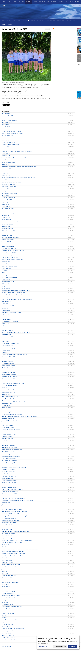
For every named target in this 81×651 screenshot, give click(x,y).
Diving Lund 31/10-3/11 (7, 199)
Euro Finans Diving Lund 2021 (8, 427)
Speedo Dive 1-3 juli (6, 370)
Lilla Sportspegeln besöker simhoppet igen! (12, 414)
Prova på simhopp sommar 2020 (9, 476)
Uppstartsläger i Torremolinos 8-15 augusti (12, 295)
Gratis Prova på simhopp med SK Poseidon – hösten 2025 (15, 149)
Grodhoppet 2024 (6, 226)
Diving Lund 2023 (6, 279)
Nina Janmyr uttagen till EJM (8, 613)
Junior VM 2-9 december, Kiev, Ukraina (11, 421)
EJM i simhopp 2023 (6, 297)
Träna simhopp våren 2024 (8, 264)
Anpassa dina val (42, 646)
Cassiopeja (4, 317)
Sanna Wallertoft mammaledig (9, 374)
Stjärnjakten (4, 352)
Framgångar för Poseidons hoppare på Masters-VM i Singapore (17, 151)
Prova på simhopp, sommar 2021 (9, 460)
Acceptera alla (72, 646)
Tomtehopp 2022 (6, 341)
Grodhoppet (5, 308)
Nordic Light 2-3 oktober (7, 438)
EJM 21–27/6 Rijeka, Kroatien (8, 452)
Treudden (4, 423)
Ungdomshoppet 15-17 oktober (9, 434)
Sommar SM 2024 (6, 217)
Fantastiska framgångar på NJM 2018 (10, 582)
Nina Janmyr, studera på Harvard (9, 385)
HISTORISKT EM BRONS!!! (7, 359)
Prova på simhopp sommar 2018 (9, 620)
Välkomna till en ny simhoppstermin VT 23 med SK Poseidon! (16, 332)
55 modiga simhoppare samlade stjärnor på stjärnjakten (15, 516)
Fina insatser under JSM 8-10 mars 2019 (11, 564)
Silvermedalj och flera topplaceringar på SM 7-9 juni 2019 (15, 531)
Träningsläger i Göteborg (8, 363)
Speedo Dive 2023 (6, 288)
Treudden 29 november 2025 (8, 142)
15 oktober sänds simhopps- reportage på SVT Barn (14, 467)
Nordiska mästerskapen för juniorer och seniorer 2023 (15, 255)
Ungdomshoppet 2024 (7, 202)
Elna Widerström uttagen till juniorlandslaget (12, 555)
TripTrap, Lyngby (5, 314)
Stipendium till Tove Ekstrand (8, 224)
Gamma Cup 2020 (6, 485)
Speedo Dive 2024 (6, 206)
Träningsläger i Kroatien (7, 604)
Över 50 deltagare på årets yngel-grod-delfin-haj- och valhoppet (17, 540)
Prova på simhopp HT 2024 (8, 208)
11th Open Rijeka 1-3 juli (7, 367)
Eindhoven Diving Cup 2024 (8, 246)
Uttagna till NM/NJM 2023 (7, 268)
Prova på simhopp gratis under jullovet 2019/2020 (13, 498)
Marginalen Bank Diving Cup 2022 (9, 348)
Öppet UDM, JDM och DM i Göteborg (10, 253)
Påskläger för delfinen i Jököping (9, 129)
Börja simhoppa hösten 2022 (8, 356)
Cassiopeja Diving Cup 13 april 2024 (10, 237)
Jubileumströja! (5, 283)
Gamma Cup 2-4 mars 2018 (8, 635)
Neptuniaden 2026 (6, 124)
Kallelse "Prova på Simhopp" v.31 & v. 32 (11, 365)
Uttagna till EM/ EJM (6, 219)
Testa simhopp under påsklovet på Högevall (12, 133)
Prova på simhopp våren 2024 (9, 248)
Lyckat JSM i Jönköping (7, 407)
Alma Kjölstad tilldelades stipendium (10, 520)
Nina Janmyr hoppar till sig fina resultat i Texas (13, 628)
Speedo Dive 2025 (6, 153)
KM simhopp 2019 (6, 502)
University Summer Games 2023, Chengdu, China (13, 292)
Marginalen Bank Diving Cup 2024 (9, 197)
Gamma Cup (5, 571)
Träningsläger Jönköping (7, 624)
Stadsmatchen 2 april (7, 403)
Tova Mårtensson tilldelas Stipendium (11, 456)
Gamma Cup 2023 (6, 323)
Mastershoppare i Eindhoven (9, 480)
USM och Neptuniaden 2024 (8, 230)
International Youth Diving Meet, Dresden (11, 312)
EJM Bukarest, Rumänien (7, 361)
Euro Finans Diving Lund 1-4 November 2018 (12, 606)
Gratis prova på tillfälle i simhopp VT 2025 (11, 182)
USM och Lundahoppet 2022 (8, 379)
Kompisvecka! (5, 339)
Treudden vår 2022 (6, 405)
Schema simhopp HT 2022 (8, 381)
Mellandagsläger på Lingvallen (9, 575)
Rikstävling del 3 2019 (7, 560)
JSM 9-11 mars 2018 (6, 633)
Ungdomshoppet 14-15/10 (8, 281)
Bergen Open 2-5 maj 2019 (8, 538)
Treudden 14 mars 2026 (7, 135)
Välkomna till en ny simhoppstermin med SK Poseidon (15, 354)
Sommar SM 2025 (6, 155)
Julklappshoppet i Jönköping (8, 184)
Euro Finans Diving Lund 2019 (8, 507)
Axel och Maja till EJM (6, 301)
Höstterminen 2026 (6, 118)
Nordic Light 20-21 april (7, 235)
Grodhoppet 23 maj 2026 (7, 115)
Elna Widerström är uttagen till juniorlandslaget (13, 566)
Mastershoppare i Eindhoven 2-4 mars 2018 (12, 631)
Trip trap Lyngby (5, 544)
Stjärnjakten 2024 (6, 204)
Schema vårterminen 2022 (8, 425)
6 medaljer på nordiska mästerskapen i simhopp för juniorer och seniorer (19, 416)
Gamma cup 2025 (6, 175)
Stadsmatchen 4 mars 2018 (8, 637)
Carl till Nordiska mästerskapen (9, 193)
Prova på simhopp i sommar (8, 160)
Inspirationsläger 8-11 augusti (9, 213)
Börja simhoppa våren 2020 (8, 496)
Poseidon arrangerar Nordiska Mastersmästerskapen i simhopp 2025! (18, 177)
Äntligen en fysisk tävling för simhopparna (12, 449)
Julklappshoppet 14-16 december (9, 578)
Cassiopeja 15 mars (6, 171)
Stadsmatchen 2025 (6, 169)
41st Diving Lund (5, 195)
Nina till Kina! (5, 303)
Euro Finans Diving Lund (7, 345)
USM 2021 (4, 432)
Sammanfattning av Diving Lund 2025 (10, 144)
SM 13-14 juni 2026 (6, 113)
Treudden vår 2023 (6, 319)
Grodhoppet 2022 (6, 394)
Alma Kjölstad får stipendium (8, 390)
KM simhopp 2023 (6, 261)
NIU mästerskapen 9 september (9, 443)
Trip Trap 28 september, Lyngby (9, 518)
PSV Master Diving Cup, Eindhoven (10, 321)
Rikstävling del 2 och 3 (7, 626)
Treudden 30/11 (5, 188)
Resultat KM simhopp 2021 (8, 418)
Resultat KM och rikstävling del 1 (9, 580)
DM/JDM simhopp (6, 272)
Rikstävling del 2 (5, 573)
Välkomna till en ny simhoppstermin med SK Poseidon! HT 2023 (17, 299)
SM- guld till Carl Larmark (7, 180)
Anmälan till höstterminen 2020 (9, 474)
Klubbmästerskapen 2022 (8, 334)
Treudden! (4, 270)
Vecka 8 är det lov (6, 325)
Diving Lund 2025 (6, 146)
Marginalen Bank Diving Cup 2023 (9, 277)
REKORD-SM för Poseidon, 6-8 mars (10, 482)
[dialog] (58, 642)
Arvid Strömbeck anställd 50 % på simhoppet (12, 489)
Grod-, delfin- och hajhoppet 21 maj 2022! (11, 396)
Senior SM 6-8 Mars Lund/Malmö (9, 487)
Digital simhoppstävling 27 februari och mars (12, 463)
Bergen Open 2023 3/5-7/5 (8, 310)
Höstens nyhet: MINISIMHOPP (9, 522)
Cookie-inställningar (6, 646)
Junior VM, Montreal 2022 (7, 337)
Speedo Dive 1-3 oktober (7, 440)
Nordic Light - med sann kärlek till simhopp (12, 542)
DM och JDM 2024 (6, 191)
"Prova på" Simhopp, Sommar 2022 (10, 376)
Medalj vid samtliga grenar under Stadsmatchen (13, 553)
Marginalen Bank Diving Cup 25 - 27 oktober (12, 509)
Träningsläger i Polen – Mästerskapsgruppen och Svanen (15, 157)
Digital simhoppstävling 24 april (9, 458)
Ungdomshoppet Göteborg (8, 593)
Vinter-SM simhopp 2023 (7, 330)
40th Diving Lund (5, 275)
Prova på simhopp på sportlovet (9, 639)
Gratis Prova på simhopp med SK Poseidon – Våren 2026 (15, 138)
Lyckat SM (4, 615)
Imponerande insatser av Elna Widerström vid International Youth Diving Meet (20, 549)
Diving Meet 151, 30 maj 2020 (8, 469)
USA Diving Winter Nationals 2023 (9, 266)
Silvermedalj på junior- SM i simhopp (10, 494)
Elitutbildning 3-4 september (8, 445)
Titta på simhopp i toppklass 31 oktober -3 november (14, 511)
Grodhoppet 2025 (6, 164)
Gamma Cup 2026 (6, 140)
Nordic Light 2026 (6, 127)
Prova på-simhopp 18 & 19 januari (10, 257)
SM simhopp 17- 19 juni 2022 (14, 29)
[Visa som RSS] (53, 29)
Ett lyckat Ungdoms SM (7, 536)
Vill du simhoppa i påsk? (7, 558)
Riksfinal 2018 (5, 617)
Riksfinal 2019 (5, 547)
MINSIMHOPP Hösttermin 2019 (9, 527)
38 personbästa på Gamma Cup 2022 (10, 412)
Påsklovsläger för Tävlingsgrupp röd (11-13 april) (13, 401)
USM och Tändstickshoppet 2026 (9, 120)
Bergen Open (5, 622)
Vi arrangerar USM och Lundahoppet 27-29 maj (13, 383)
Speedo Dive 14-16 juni (7, 529)
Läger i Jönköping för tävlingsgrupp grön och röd (13, 551)
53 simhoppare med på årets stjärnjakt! (11, 595)
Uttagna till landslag (6, 586)
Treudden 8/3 (5, 173)
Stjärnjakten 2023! (6, 286)
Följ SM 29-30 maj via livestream (9, 454)
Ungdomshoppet (6, 350)
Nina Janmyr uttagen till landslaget (10, 491)
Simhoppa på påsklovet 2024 (8, 239)
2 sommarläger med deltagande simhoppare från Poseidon (16, 290)
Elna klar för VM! (5, 328)
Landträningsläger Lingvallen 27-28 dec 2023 (12, 259)
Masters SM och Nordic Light (8, 608)
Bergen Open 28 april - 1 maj (8, 392)
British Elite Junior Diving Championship (11, 398)
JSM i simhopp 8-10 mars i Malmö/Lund (11, 569)
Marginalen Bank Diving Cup (8, 591)
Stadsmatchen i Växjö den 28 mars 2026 (11, 131)
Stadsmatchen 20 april (7, 233)
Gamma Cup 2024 (6, 244)
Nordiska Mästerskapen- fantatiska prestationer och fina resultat (17, 500)
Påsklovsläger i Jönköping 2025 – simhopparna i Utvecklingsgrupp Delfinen (19, 166)
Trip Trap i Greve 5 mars (7, 409)
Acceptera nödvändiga (60, 646)
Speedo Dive (5, 602)
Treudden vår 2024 (6, 241)
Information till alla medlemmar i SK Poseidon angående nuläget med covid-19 (20, 465)
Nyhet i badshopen (6, 211)
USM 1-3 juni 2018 (6, 611)
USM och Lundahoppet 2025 (8, 162)
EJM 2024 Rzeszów (6, 215)
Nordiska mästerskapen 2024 (9, 186)
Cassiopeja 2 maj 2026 (7, 122)
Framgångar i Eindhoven (7, 562)
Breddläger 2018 (5, 600)
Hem (3, 2)
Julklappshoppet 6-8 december (9, 505)
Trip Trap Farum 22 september (9, 597)
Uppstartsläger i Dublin (7, 524)
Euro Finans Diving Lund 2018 (8, 589)
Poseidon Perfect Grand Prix (8, 471)
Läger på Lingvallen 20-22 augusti (9, 447)
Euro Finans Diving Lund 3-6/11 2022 (10, 343)
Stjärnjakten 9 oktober (7, 436)
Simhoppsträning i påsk (7, 478)
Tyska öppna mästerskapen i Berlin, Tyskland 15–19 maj (15, 222)
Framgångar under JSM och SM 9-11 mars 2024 (13, 250)
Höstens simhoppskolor (7, 228)
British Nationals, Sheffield (8, 306)
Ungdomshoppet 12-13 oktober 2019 (10, 513)
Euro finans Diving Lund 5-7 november (11, 429)
